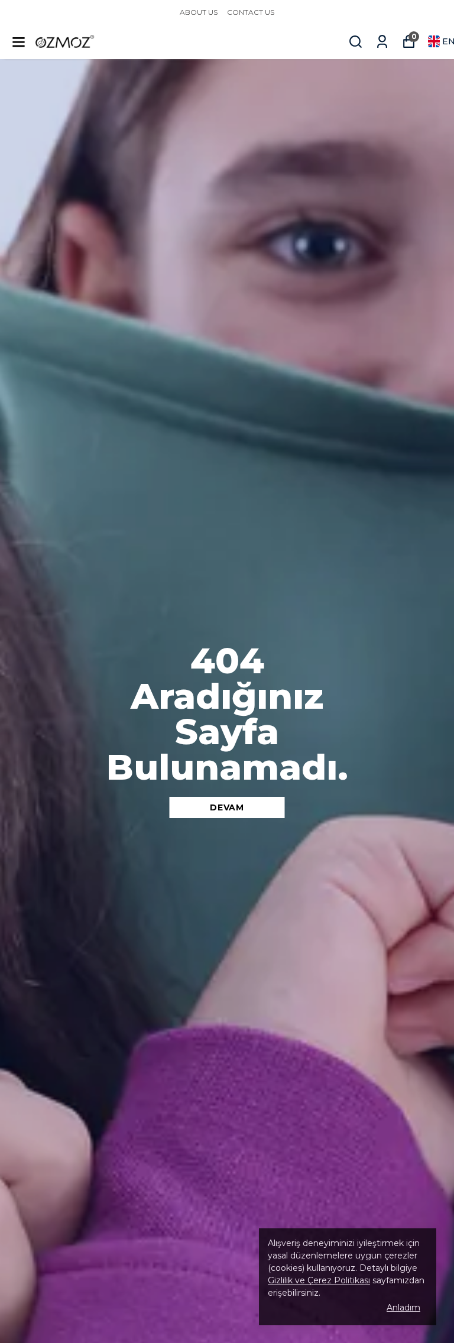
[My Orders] (382, 41)
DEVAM (227, 807)
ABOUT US (199, 12)
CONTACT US (250, 12)
